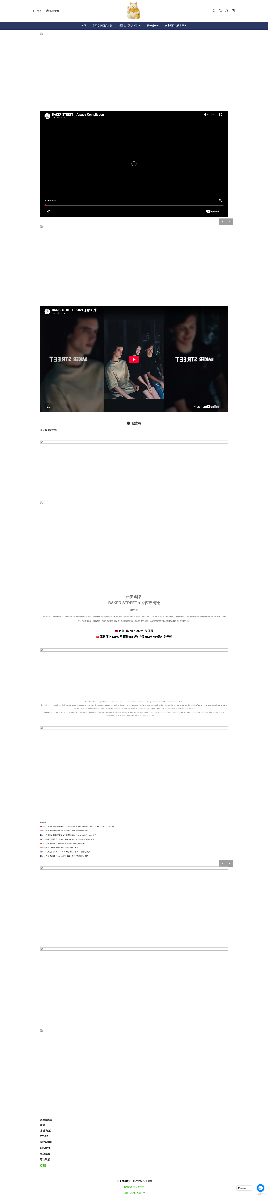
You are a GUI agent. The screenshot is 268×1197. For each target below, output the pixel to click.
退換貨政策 (46, 1119)
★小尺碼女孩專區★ (176, 25)
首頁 (83, 25)
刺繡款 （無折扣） (128, 25)
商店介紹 (45, 1153)
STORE (44, 1136)
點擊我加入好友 (134, 1187)
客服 (43, 1166)
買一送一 (151, 25)
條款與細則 (46, 1142)
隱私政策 (45, 1159)
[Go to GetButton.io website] (261, 1194)
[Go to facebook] (260, 1188)
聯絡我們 (45, 1148)
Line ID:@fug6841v (134, 1193)
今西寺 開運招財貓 (102, 25)
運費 (42, 1125)
